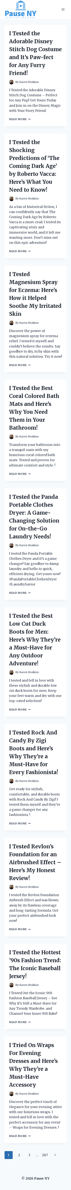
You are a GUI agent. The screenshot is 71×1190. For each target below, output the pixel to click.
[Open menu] (62, 9)
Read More (20, 119)
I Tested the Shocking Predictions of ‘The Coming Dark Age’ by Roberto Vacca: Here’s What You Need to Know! (34, 166)
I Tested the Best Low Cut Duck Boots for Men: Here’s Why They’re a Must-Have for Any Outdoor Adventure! (35, 639)
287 (45, 1155)
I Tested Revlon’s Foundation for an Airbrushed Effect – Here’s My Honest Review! (35, 862)
